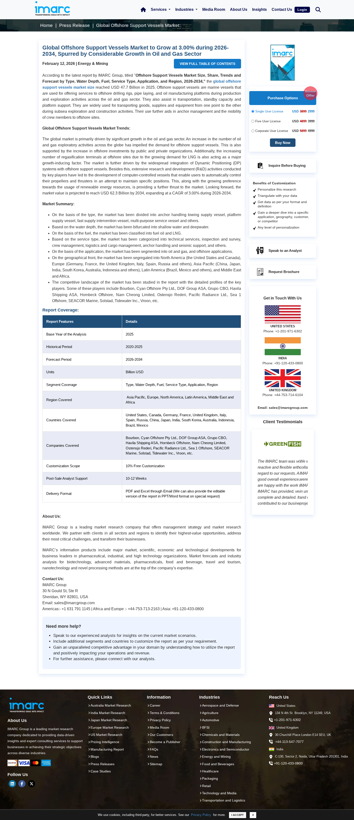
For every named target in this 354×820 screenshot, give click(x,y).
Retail (206, 786)
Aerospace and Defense (220, 705)
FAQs (154, 749)
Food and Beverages (218, 764)
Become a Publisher (165, 742)
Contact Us (282, 9)
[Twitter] (31, 783)
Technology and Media (219, 793)
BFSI (206, 727)
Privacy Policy (201, 815)
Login (302, 10)
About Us (238, 9)
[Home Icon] (143, 9)
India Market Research (108, 713)
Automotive (210, 720)
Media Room (213, 9)
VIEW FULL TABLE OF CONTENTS (207, 64)
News (154, 756)
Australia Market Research (111, 705)
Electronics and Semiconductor (225, 749)
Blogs (95, 756)
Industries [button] (185, 9)
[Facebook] (22, 783)
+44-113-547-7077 (289, 742)
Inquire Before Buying (287, 165)
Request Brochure (283, 272)
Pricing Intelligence (105, 742)
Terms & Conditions (164, 713)
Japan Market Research (109, 720)
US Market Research (106, 735)
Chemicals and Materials (221, 735)
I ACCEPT (237, 815)
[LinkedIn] (12, 783)
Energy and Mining (216, 756)
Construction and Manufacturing (226, 742)
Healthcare (210, 771)
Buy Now (282, 143)
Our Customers (161, 735)
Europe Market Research (110, 727)
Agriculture (210, 713)
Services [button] (159, 9)
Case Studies (101, 771)
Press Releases (102, 764)
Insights (259, 9)
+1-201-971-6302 (287, 720)
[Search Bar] (318, 9)
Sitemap (156, 764)
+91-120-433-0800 (288, 763)
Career (155, 705)
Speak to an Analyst (285, 250)
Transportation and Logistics (223, 800)
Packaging (210, 778)
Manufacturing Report (107, 749)
